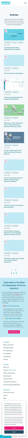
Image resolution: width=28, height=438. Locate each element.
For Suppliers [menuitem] (7, 353)
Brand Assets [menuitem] (7, 376)
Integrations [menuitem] (7, 356)
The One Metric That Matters (13, 73)
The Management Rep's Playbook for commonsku (12, 48)
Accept (14, 428)
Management (8, 42)
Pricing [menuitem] (5, 359)
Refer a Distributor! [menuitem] (9, 373)
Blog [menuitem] (4, 398)
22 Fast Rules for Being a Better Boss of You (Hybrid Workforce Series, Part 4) (12, 232)
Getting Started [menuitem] (8, 347)
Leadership (15, 68)
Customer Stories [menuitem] (8, 392)
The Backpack (17, 294)
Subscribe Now (14, 332)
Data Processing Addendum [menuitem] (11, 384)
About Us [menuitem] (6, 367)
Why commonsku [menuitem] (8, 345)
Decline (14, 432)
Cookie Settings (5, 436)
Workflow (20, 42)
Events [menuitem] (5, 395)
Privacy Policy (18, 414)
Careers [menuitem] (9, 370)
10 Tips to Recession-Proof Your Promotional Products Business (12, 152)
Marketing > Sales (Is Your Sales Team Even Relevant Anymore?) (14, 260)
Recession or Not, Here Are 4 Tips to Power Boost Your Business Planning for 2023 (13, 124)
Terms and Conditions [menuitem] (9, 382)
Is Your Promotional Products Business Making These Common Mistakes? (13, 179)
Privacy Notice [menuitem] (7, 379)
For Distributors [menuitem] (8, 350)
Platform (15, 42)
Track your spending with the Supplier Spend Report (13, 98)
